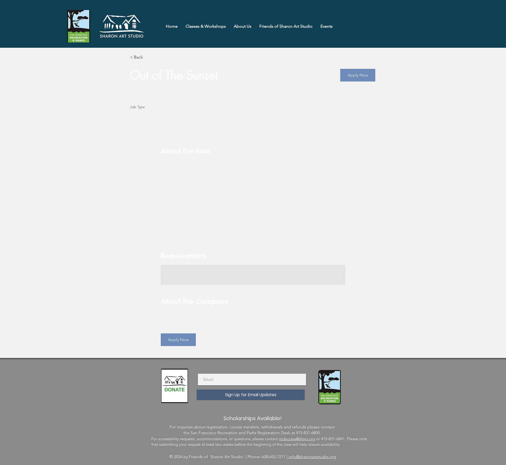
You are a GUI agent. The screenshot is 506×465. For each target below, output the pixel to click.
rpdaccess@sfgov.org (297, 438)
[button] (357, 75)
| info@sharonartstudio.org (311, 456)
